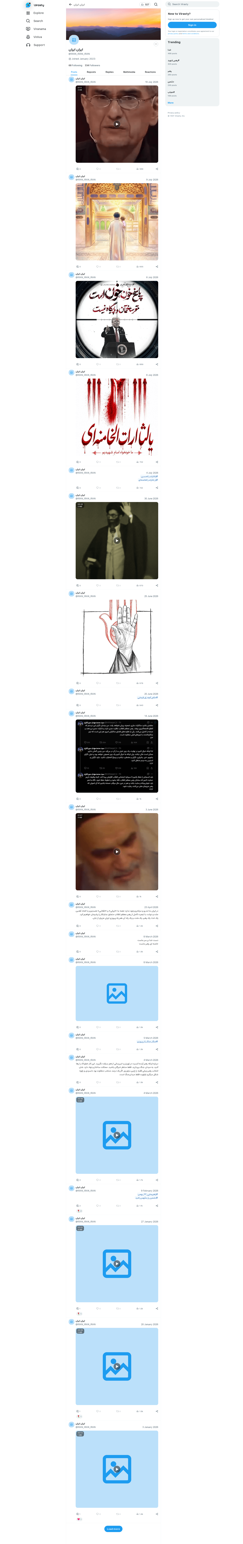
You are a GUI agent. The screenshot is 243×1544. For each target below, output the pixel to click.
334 (92, 65)
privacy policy (173, 33)
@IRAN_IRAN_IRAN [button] (85, 81)
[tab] (74, 72)
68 (75, 65)
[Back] (70, 4)
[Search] (156, 4)
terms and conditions (190, 33)
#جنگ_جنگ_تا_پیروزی (147, 1041)
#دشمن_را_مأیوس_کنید (146, 1197)
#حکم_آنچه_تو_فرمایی (147, 697)
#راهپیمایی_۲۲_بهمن (148, 1194)
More (171, 102)
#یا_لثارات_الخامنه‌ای (148, 479)
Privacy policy (174, 112)
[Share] (157, 169)
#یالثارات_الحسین (149, 476)
